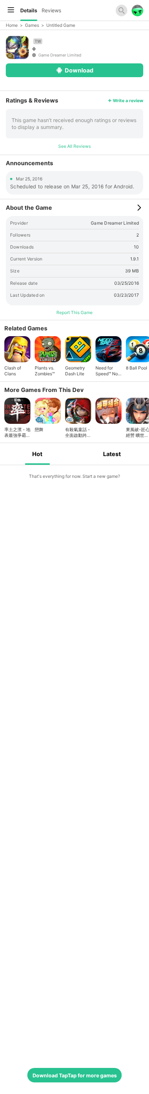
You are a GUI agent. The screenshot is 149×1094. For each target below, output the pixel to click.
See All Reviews (74, 146)
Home (12, 25)
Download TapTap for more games (75, 1075)
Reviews (51, 10)
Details (28, 10)
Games (32, 25)
